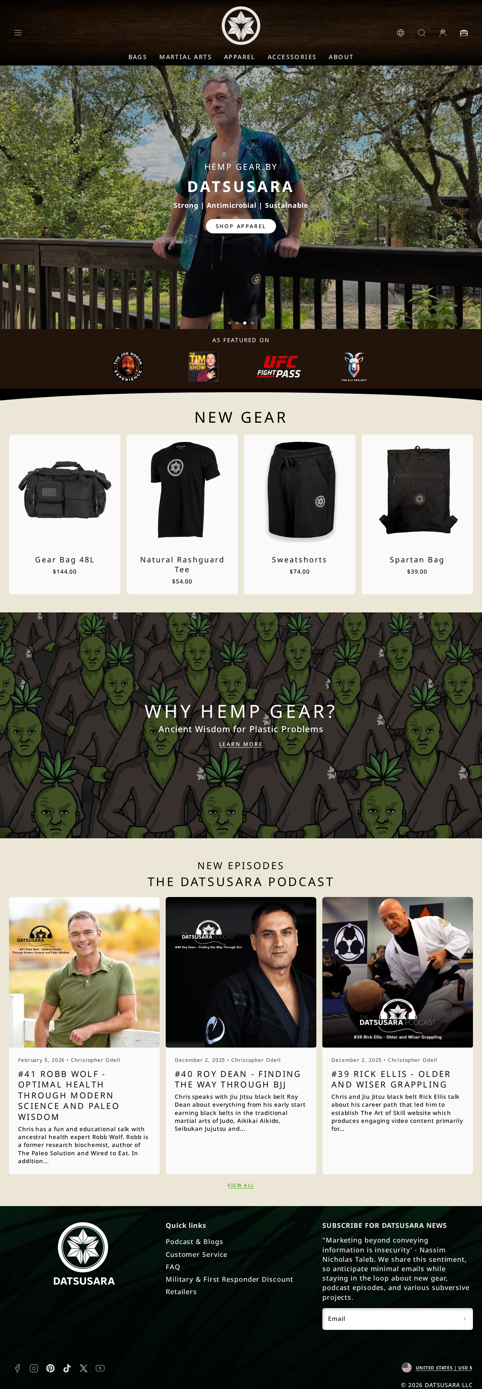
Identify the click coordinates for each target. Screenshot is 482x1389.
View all (240, 1185)
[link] (401, 32)
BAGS (138, 57)
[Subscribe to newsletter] (464, 1319)
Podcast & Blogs (194, 1241)
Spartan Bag (417, 559)
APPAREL (240, 57)
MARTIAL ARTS (185, 57)
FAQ (173, 1266)
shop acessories (241, 226)
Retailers (181, 1291)
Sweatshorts (300, 559)
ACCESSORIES (292, 57)
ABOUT (341, 57)
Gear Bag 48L (65, 559)
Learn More (241, 744)
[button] (18, 33)
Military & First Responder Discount (229, 1279)
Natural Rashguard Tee (182, 564)
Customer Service (196, 1254)
